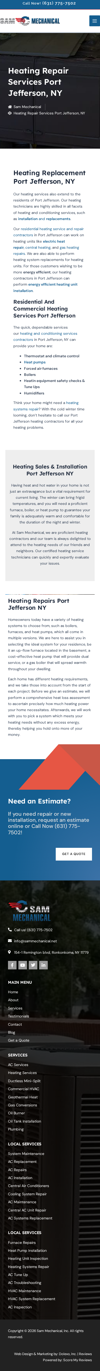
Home (13, 992)
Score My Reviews (77, 1360)
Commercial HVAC (23, 1088)
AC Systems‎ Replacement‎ (30, 1218)
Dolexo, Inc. (68, 1354)
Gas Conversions (22, 1105)
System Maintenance (26, 1153)
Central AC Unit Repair (27, 1210)
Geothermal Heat (23, 1097)
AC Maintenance (22, 1202)
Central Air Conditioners (28, 1185)
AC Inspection (20, 1307)
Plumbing (16, 1129)
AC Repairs (17, 1169)
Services (15, 1008)
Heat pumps (35, 362)
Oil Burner (16, 1113)
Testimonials (18, 1016)
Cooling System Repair (27, 1194)
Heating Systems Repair (28, 1266)
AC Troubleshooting (24, 1282)
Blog (11, 1032)
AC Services (18, 1064)
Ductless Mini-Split (24, 1080)
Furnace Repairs (22, 1242)
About (13, 1000)
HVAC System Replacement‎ (31, 1298)
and (31, 218)
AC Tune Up (18, 1274)
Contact (15, 1024)
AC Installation (20, 1177)
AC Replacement (22, 1161)
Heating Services (22, 1072)
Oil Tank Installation (24, 1121)
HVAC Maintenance (24, 1290)
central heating (38, 247)
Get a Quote (18, 1040)
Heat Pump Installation (27, 1250)
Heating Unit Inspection (28, 1258)
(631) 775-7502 (59, 3)
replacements (58, 218)
